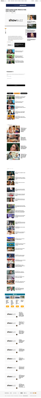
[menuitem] (40, 1)
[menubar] (40, 1)
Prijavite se (16, 85)
